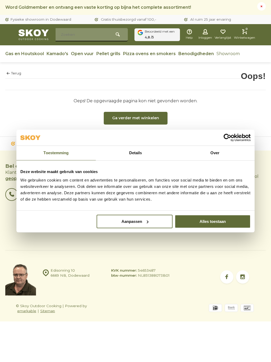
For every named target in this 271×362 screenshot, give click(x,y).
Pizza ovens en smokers (149, 53)
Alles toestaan (213, 221)
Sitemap (47, 311)
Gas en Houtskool (24, 53)
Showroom (228, 53)
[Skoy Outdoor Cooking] (34, 35)
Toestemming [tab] (56, 153)
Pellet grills (108, 53)
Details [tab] (135, 153)
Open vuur (82, 53)
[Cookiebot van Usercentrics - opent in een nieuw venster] (227, 138)
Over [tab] (214, 153)
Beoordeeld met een (160, 34)
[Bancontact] (247, 308)
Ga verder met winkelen (135, 118)
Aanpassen (131, 221)
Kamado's (57, 53)
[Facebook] (226, 277)
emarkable (26, 311)
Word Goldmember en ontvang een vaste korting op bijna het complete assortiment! (98, 7)
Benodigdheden (196, 53)
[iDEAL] (215, 308)
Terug (16, 73)
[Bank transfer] (231, 308)
